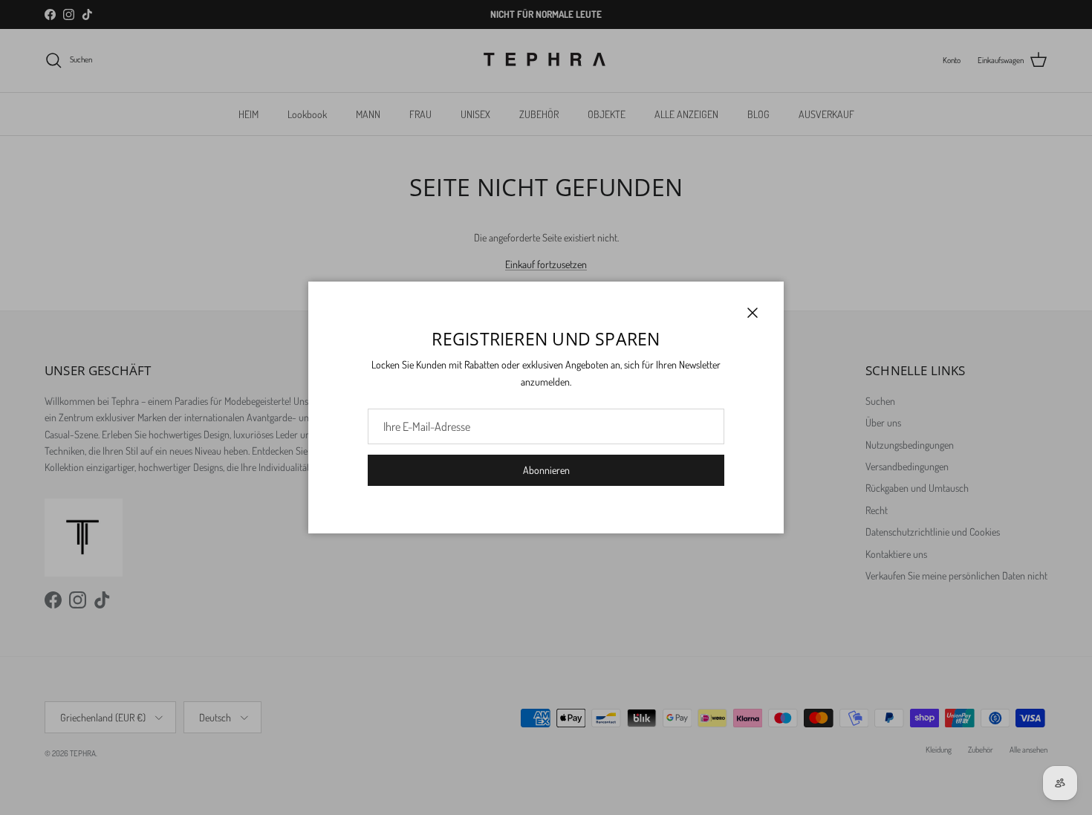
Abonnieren (546, 470)
